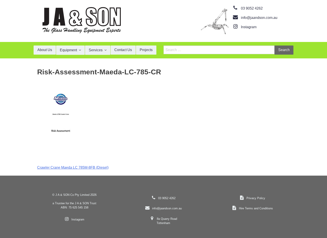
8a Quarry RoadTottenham (167, 221)
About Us (44, 50)
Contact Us (123, 50)
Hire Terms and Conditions (256, 208)
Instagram (248, 27)
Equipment (68, 50)
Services (96, 50)
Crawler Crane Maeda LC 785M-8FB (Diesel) (73, 167)
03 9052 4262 (252, 8)
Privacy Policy (255, 198)
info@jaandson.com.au (259, 18)
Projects (146, 50)
